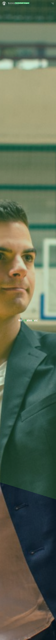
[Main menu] (52, 3)
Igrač (30, 637)
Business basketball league (18, 3)
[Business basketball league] (4, 3)
